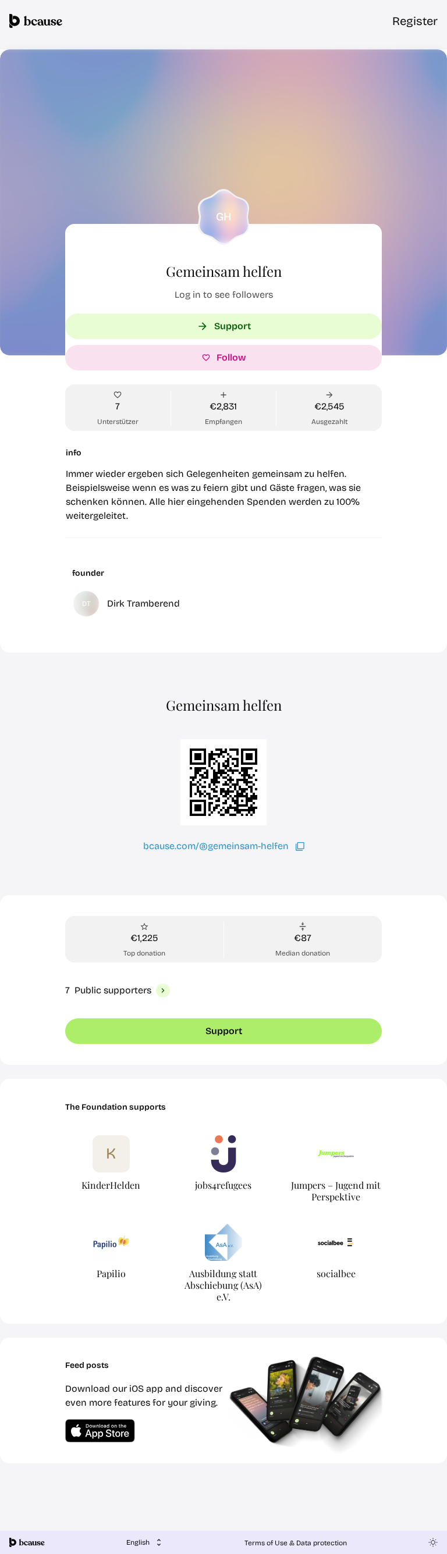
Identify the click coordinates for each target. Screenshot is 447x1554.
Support (232, 326)
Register (415, 21)
